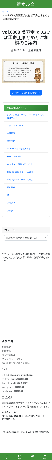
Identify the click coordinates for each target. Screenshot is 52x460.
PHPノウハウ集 (14, 156)
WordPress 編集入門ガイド (19, 164)
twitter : (15, 379)
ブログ (10, 210)
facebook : (12, 391)
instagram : (13, 387)
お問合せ (11, 202)
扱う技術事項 (9, 354)
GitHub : (17, 375)
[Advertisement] (26, 296)
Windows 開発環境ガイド (19, 148)
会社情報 (11, 133)
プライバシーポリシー (13, 358)
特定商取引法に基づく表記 (15, 363)
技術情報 (11, 187)
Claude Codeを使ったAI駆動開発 (22, 171)
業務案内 (11, 141)
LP (8, 195)
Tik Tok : (15, 383)
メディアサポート (15, 125)
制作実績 (6, 350)
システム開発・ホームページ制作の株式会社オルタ (25, 116)
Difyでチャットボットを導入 (20, 179)
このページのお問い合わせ (26, 92)
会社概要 (6, 346)
